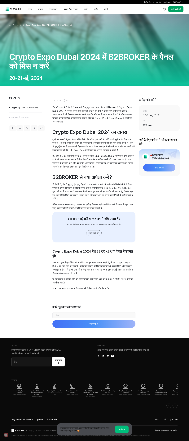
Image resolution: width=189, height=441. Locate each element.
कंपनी (106, 9)
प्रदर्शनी (18, 25)
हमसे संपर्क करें (176, 9)
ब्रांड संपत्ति (174, 419)
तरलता (40, 9)
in (103, 355)
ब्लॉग (96, 9)
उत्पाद (30, 9)
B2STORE (177, 2)
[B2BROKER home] (13, 9)
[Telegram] (107, 356)
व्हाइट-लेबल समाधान (71, 9)
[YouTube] (112, 356)
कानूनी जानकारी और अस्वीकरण (22, 419)
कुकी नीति (40, 419)
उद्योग (86, 9)
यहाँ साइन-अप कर (98, 279)
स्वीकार (122, 429)
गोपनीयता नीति (52, 419)
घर (10, 25)
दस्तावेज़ (158, 2)
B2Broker (111, 107)
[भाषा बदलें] (164, 9)
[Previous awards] (168, 405)
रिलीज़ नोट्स (148, 2)
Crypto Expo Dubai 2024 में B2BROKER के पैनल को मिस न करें (49, 25)
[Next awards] (175, 405)
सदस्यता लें (58, 362)
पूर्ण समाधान (53, 9)
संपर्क (164, 419)
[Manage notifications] (6, 435)
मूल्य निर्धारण (167, 2)
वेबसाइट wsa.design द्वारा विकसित (166, 430)
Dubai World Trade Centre (108, 118)
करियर (157, 419)
